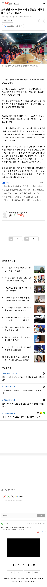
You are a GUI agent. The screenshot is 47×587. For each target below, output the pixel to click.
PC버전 (36, 572)
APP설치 (28, 572)
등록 (40, 515)
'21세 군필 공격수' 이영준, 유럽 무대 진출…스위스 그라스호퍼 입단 (24, 193)
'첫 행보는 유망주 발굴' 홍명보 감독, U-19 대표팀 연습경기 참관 (24, 200)
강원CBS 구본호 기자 (8, 400)
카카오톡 (41, 413)
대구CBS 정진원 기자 (8, 413)
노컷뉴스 (8, 3)
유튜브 (33, 565)
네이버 (14, 215)
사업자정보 (21, 578)
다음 (28, 565)
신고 (44, 524)
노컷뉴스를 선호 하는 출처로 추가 (14, 26)
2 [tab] (42, 182)
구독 (20, 216)
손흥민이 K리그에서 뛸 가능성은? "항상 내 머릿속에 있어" (24, 186)
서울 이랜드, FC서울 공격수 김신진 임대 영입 (21, 197)
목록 (3, 3)
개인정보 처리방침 (31, 578)
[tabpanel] (23, 193)
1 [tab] (40, 182)
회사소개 (6, 578)
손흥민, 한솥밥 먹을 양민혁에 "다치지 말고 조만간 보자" (24, 190)
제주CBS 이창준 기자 (8, 387)
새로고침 (13, 489)
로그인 (10, 572)
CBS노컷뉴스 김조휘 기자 (9, 17)
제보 (19, 572)
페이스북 (13, 565)
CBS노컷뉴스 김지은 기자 (9, 373)
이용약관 (40, 578)
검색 (44, 3)
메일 (10, 215)
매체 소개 (13, 578)
